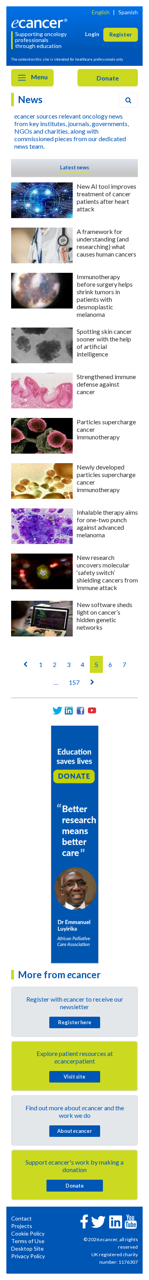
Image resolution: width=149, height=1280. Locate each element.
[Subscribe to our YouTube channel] (92, 710)
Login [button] (92, 34)
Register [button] (120, 34)
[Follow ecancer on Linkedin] (116, 1221)
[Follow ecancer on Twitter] (98, 1221)
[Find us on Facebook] (80, 710)
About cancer (74, 1131)
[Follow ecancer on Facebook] (84, 1220)
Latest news (74, 167)
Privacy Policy (28, 1256)
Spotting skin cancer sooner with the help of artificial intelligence (104, 343)
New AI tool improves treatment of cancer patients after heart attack (106, 197)
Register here (74, 1022)
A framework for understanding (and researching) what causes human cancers (106, 243)
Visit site (74, 1076)
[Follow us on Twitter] (57, 710)
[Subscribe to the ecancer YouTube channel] (131, 1220)
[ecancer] (40, 22)
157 (74, 682)
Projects (21, 1226)
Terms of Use (28, 1241)
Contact (21, 1218)
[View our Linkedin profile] (69, 710)
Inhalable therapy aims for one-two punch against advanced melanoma (107, 523)
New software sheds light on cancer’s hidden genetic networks (104, 616)
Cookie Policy (28, 1233)
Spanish (128, 12)
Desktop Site (27, 1248)
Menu (39, 76)
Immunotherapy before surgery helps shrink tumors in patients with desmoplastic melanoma (105, 295)
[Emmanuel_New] (75, 844)
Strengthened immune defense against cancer (106, 384)
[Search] (128, 100)
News (30, 99)
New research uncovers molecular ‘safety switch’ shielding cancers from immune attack (107, 572)
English (101, 12)
